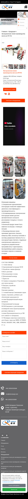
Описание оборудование (13, 100)
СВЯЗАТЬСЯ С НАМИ (9, 89)
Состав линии (13, 258)
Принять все (14, 489)
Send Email (22, 19)
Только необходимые (14, 485)
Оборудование (4, 443)
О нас (2, 446)
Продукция (12, 31)
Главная (4, 31)
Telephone (22, 22)
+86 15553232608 (11, 388)
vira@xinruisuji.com (12, 394)
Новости (3, 449)
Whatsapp (22, 25)
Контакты (3, 452)
